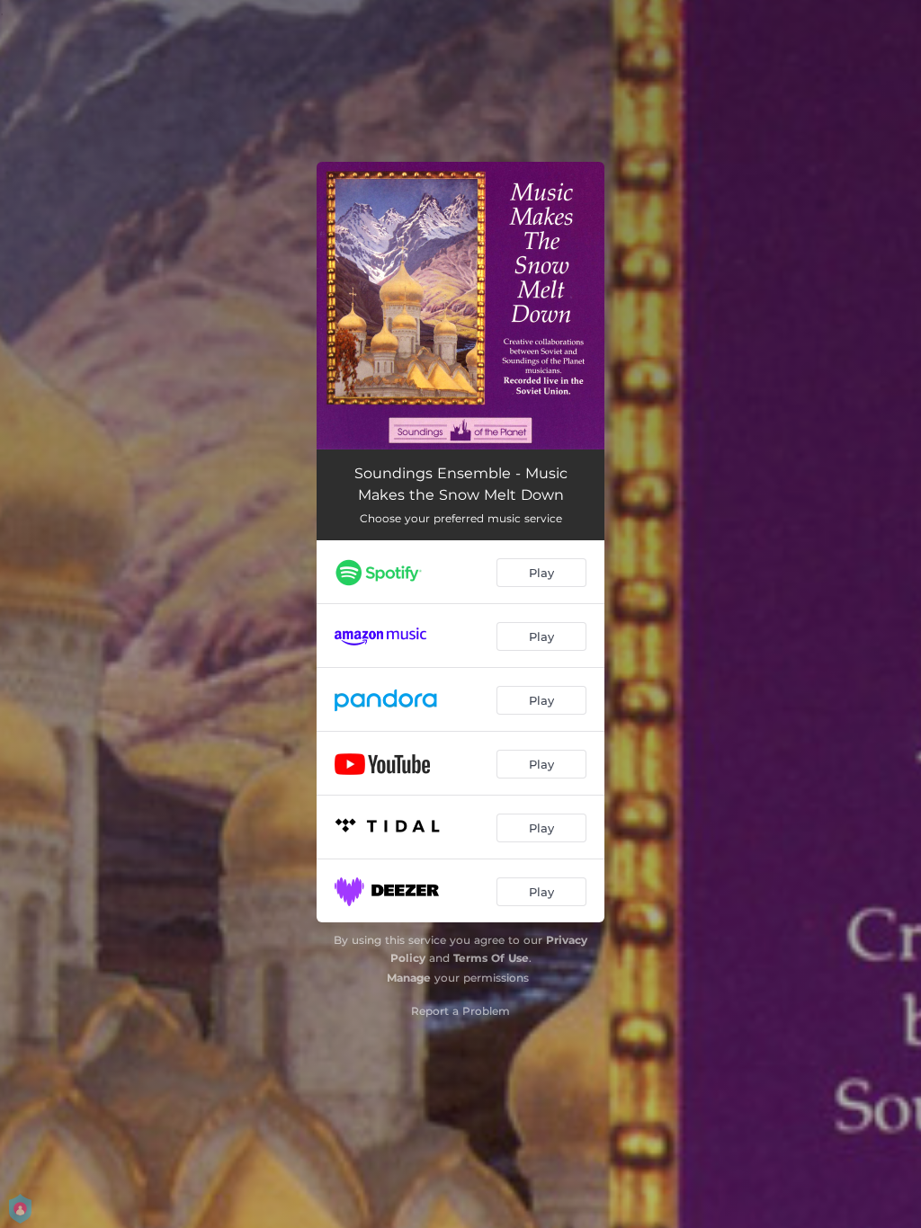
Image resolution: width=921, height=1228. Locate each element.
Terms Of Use (491, 958)
